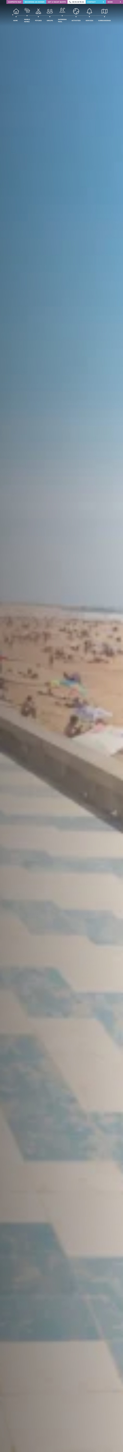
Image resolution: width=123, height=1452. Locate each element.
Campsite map (14, 2)
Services (89, 20)
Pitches (38, 20)
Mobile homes (27, 20)
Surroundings (104, 20)
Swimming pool (62, 20)
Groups (50, 20)
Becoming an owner (34, 2)
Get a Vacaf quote (57, 2)
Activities (76, 20)
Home (15, 20)
